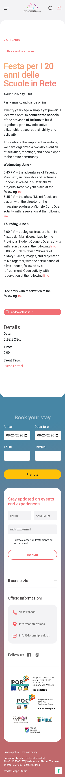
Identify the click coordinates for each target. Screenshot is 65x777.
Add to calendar (20, 312)
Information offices (32, 624)
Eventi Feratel (13, 366)
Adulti (8, 447)
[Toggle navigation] (6, 8)
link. (20, 192)
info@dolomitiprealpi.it (34, 635)
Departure (42, 427)
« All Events (12, 40)
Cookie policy (29, 752)
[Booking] (59, 8)
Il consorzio (18, 581)
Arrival (8, 427)
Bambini (40, 447)
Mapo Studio (19, 771)
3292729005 (27, 612)
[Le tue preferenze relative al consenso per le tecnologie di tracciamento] (58, 770)
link (20, 296)
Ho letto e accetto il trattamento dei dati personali (33, 542)
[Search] (50, 8)
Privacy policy (11, 752)
